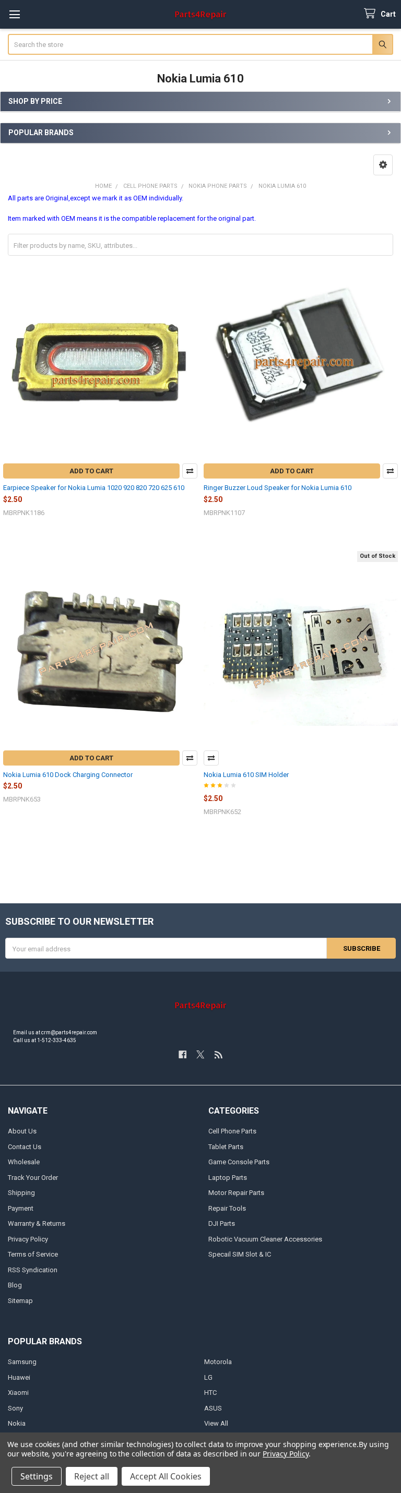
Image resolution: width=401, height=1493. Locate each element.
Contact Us (24, 1147)
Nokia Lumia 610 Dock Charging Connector (68, 775)
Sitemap (20, 1301)
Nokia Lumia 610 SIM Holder (246, 775)
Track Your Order (33, 1177)
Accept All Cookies (166, 1476)
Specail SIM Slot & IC (239, 1254)
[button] (383, 164)
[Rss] (218, 1054)
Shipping (21, 1193)
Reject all (91, 1476)
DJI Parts (221, 1223)
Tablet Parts (225, 1147)
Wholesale (24, 1162)
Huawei (19, 1377)
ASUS (213, 1408)
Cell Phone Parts (232, 1131)
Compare (189, 471)
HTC (210, 1392)
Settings (36, 1476)
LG (208, 1377)
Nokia (17, 1423)
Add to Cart (91, 471)
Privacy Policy (28, 1239)
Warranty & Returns (36, 1223)
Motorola (218, 1362)
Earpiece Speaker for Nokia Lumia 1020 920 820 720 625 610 (93, 488)
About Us (22, 1131)
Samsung (22, 1362)
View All (216, 1423)
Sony (15, 1408)
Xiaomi (18, 1392)
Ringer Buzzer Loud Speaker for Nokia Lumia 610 (277, 488)
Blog (15, 1285)
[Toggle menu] (14, 14)
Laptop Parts (227, 1177)
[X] (200, 1054)
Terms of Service (33, 1254)
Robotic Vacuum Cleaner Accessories (265, 1239)
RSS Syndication (32, 1270)
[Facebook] (182, 1054)
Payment (20, 1208)
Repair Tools (227, 1208)
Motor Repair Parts (236, 1193)
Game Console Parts (238, 1162)
